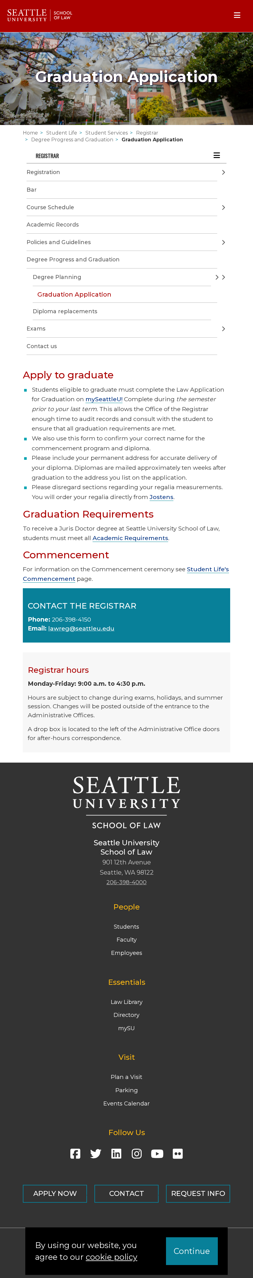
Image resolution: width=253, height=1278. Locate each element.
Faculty (127, 939)
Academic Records (53, 224)
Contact (126, 1193)
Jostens (161, 497)
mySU (126, 1028)
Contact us (42, 346)
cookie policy (111, 1257)
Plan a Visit (126, 1076)
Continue (192, 1251)
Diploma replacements (65, 311)
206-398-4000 (126, 882)
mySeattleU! (103, 399)
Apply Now (55, 1193)
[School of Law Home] (39, 15)
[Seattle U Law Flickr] (178, 1155)
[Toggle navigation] (237, 15)
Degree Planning (57, 277)
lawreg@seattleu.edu (81, 628)
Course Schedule (50, 207)
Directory (126, 1014)
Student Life (61, 133)
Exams (36, 328)
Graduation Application (152, 140)
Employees (126, 952)
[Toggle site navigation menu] (218, 154)
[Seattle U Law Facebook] (75, 1155)
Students (126, 926)
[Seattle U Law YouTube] (157, 1155)
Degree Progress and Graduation (72, 140)
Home (30, 133)
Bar (32, 189)
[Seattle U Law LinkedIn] (116, 1155)
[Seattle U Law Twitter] (96, 1155)
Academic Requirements (130, 538)
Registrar (147, 133)
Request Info (198, 1193)
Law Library (127, 1001)
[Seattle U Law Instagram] (137, 1155)
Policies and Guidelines (59, 242)
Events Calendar (126, 1103)
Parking (126, 1090)
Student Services (106, 133)
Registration (43, 172)
